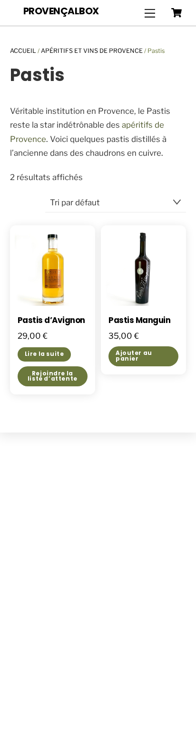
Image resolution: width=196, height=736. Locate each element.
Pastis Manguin (139, 320)
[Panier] (176, 12)
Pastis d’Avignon (51, 320)
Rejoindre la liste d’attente (53, 376)
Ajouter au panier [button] (134, 356)
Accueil (23, 50)
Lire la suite (44, 354)
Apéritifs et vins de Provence (92, 50)
